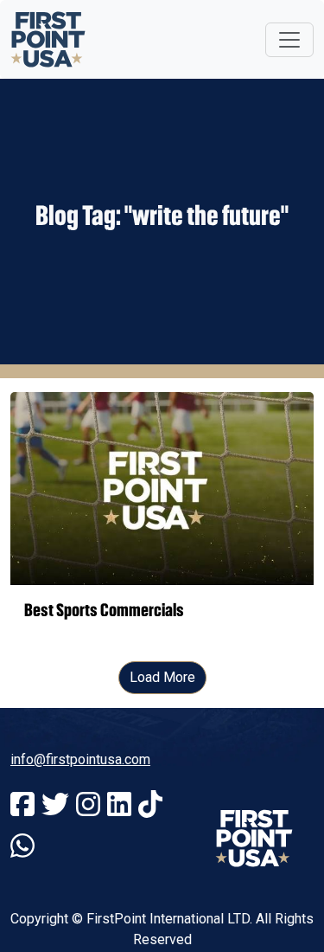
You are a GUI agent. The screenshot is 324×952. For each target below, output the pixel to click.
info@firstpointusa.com (80, 759)
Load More (162, 677)
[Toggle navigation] (289, 40)
